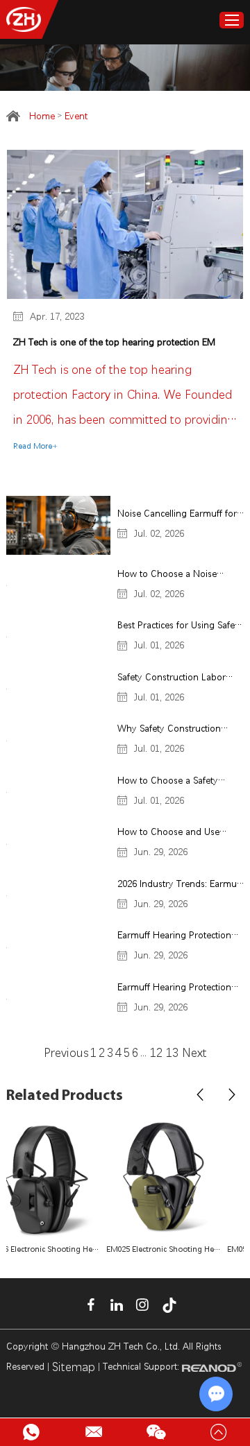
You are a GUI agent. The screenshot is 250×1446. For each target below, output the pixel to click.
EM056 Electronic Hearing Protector (185, 1249)
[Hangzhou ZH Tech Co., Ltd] (23, 19)
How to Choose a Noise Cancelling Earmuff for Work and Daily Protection (176, 575)
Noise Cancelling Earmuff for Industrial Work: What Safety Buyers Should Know (177, 515)
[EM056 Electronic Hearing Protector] (185, 1179)
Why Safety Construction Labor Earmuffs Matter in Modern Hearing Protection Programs (174, 730)
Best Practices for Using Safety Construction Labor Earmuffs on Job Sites (179, 626)
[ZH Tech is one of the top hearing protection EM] (125, 224)
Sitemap (73, 1366)
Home (42, 116)
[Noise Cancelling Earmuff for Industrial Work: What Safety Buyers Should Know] (58, 525)
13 (174, 1052)
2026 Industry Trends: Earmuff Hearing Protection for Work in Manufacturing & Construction (179, 885)
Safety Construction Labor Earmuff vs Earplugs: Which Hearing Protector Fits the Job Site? (179, 678)
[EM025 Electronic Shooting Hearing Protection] (64, 1179)
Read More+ (35, 446)
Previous (66, 1052)
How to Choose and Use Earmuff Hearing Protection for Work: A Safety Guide (174, 833)
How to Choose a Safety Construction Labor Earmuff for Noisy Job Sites (175, 782)
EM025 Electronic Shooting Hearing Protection (64, 1249)
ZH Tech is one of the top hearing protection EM (114, 342)
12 (156, 1052)
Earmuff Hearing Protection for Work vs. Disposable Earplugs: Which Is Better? (174, 936)
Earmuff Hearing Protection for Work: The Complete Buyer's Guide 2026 (174, 988)
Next (194, 1052)
